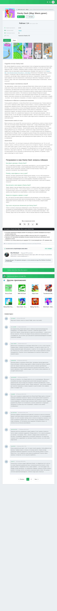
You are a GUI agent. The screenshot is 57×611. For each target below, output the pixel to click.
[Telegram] (20, 224)
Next (36, 479)
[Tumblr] (32, 224)
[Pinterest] (36, 224)
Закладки (31, 16)
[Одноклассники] (28, 224)
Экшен (20, 30)
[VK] (24, 224)
